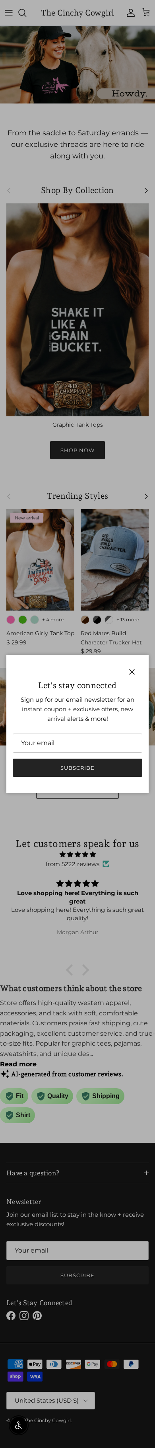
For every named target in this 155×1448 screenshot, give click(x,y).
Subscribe (77, 768)
